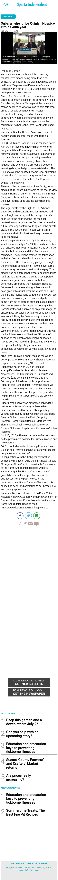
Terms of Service (31, 867)
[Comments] (36, 515)
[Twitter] (28, 515)
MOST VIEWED (8, 713)
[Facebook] (20, 515)
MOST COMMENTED (10, 787)
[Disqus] (29, 564)
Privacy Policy (45, 867)
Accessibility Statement (29, 870)
